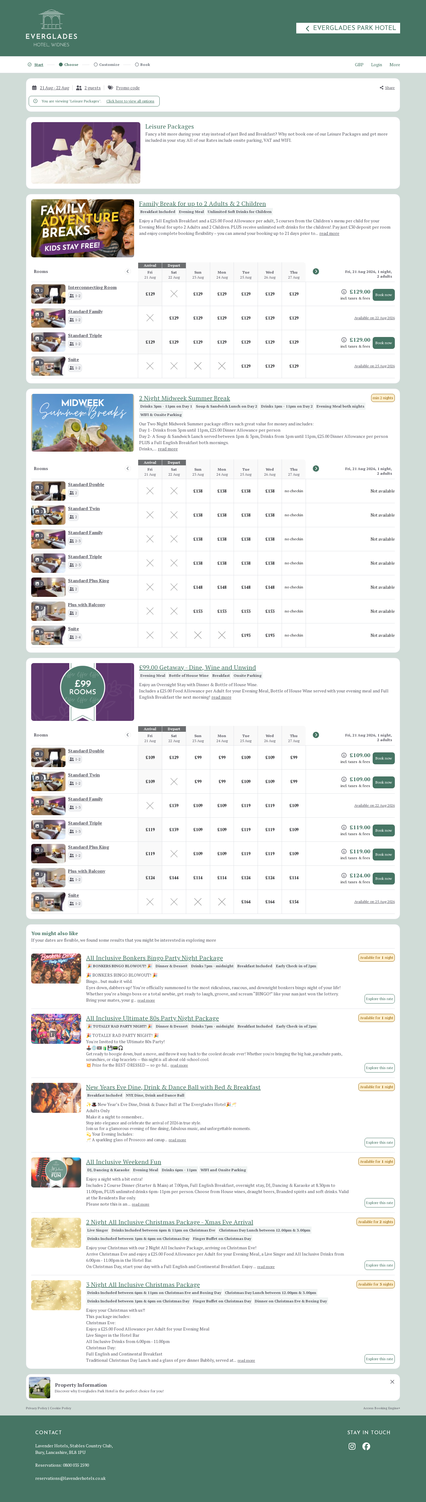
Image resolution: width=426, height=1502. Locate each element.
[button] (75, 296)
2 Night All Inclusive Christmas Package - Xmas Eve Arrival (169, 1222)
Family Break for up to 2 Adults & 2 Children (202, 203)
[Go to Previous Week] (127, 271)
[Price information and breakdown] (344, 291)
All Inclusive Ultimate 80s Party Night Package (152, 1018)
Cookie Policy (60, 1408)
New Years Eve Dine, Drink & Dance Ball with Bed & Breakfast (173, 1087)
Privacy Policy (36, 1408)
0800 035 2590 (76, 1465)
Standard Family (85, 311)
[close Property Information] (392, 1381)
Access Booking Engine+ (381, 1408)
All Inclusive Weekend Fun (123, 1161)
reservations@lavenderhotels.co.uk (70, 1478)
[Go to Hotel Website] (51, 28)
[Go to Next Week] (315, 271)
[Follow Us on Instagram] (352, 1446)
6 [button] (42, 362)
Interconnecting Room (92, 287)
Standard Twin (84, 508)
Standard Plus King (88, 580)
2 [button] (42, 290)
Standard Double (86, 484)
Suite (73, 359)
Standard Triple (85, 335)
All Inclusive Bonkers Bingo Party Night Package (154, 958)
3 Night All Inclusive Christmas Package (143, 1284)
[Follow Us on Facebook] (366, 1446)
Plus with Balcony (86, 604)
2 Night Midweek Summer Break (184, 398)
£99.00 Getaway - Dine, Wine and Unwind (197, 667)
